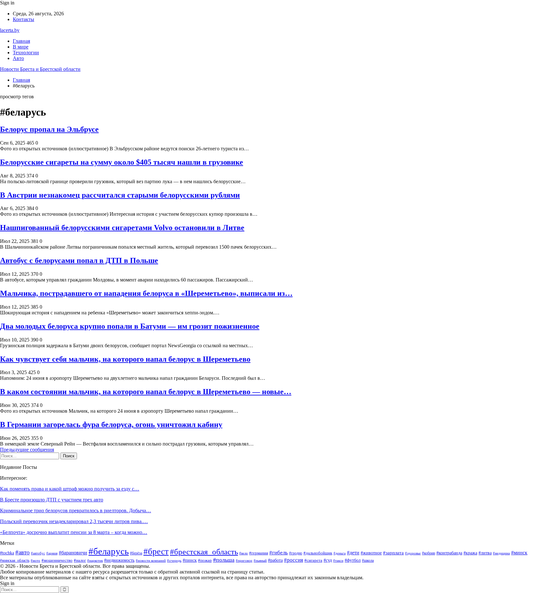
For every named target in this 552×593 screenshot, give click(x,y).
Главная (21, 41)
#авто (22, 552)
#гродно (295, 553)
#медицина (501, 553)
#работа (275, 560)
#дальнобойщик (317, 553)
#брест (156, 551)
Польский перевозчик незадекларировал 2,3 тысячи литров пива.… (74, 521)
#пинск (190, 560)
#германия (258, 553)
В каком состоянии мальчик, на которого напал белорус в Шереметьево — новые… (145, 391)
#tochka (7, 553)
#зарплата (393, 552)
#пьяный (260, 560)
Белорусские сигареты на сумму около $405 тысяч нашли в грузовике (121, 162)
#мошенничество (57, 560)
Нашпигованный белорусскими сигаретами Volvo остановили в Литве (122, 227)
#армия (51, 553)
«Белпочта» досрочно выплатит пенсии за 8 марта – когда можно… (73, 532)
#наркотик (95, 560)
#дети (353, 552)
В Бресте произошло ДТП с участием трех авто (51, 499)
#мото (35, 560)
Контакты (23, 19)
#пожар (205, 560)
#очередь (174, 560)
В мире (20, 46)
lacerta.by (9, 30)
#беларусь (108, 551)
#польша (223, 560)
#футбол (353, 560)
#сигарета (313, 560)
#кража (470, 553)
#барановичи (73, 552)
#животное (371, 552)
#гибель (278, 552)
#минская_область (14, 560)
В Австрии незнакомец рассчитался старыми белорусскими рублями (120, 195)
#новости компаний (151, 560)
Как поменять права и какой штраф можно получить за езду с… (69, 489)
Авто (18, 58)
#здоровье (413, 553)
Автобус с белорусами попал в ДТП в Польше (79, 260)
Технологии (26, 52)
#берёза (136, 553)
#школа (368, 560)
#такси (338, 560)
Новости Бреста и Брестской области (40, 69)
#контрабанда (449, 552)
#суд (328, 560)
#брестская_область (204, 551)
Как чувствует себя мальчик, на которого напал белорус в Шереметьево (125, 359)
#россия (293, 560)
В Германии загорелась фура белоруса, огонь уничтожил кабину (111, 424)
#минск (519, 552)
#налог (80, 560)
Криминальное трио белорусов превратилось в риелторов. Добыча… (75, 510)
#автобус (38, 553)
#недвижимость (119, 560)
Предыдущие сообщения (27, 449)
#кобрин (428, 553)
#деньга (340, 553)
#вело (243, 553)
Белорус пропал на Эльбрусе (49, 129)
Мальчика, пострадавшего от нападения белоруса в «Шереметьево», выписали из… (146, 293)
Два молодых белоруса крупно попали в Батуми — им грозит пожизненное (129, 326)
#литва (485, 553)
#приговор (244, 560)
